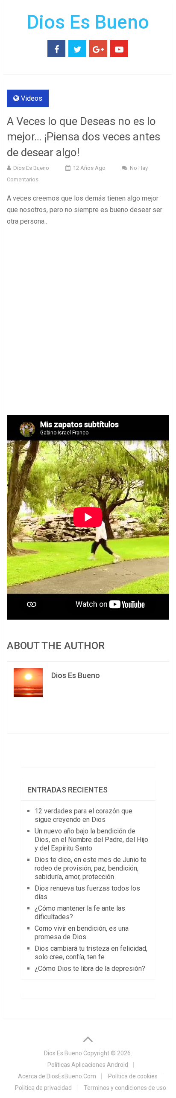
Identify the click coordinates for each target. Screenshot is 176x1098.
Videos (31, 98)
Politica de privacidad (43, 1087)
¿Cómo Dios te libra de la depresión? (90, 968)
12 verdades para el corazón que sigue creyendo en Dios (83, 815)
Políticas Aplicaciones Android (87, 1064)
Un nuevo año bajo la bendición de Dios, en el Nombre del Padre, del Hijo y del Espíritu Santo (91, 839)
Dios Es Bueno (88, 22)
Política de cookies (133, 1076)
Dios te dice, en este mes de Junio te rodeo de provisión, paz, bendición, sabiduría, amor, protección (91, 868)
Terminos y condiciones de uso (125, 1087)
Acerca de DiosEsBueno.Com (57, 1076)
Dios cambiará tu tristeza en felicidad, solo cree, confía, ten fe (91, 952)
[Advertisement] (88, 323)
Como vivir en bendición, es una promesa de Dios (82, 932)
